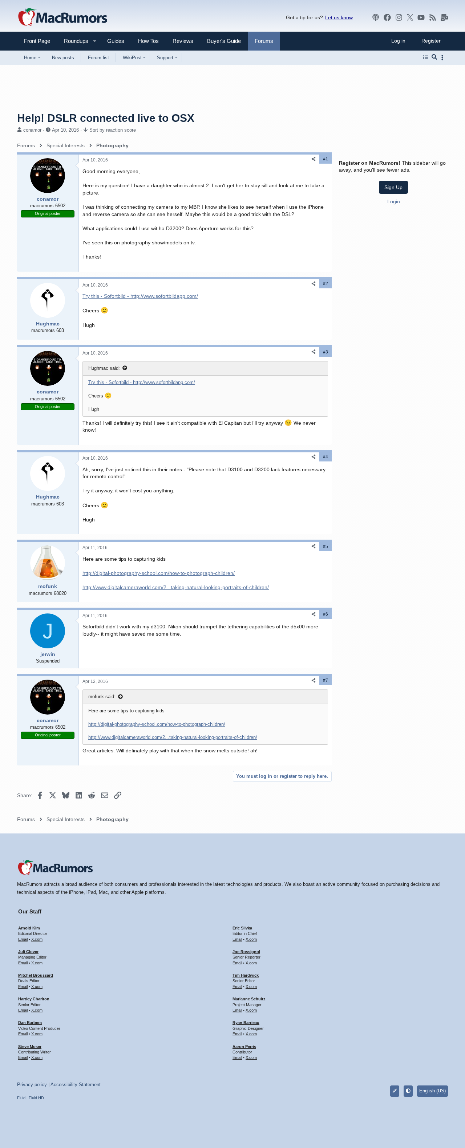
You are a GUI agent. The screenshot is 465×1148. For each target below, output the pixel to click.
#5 (325, 546)
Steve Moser (29, 1046)
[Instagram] (399, 17)
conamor (32, 130)
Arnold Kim (29, 928)
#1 (325, 158)
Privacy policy (32, 1084)
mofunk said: (102, 696)
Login (393, 201)
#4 (325, 456)
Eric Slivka (242, 928)
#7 (325, 680)
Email (23, 939)
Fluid (21, 1098)
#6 (325, 614)
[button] (73, 40)
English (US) (432, 1090)
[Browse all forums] (425, 57)
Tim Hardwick (245, 975)
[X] (410, 17)
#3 (325, 352)
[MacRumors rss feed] (432, 17)
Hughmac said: (104, 368)
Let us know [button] (339, 17)
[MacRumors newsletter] (444, 17)
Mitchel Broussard (35, 975)
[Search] (434, 57)
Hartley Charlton (33, 999)
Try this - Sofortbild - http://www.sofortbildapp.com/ (140, 296)
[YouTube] (421, 17)
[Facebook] (387, 17)
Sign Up (393, 187)
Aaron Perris (244, 1046)
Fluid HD (36, 1098)
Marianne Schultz (249, 999)
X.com (37, 939)
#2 (325, 283)
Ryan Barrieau (245, 1022)
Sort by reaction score (112, 130)
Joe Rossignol (246, 951)
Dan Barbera (30, 1022)
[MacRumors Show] (375, 17)
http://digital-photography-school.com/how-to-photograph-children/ (158, 573)
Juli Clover (28, 951)
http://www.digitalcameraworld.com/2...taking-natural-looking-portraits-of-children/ (175, 587)
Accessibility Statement (75, 1084)
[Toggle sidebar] (443, 57)
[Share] (313, 159)
